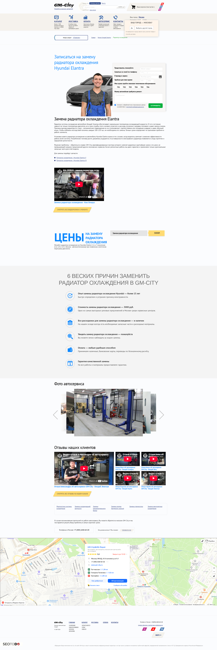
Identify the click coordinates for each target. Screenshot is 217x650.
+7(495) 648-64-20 (157, 622)
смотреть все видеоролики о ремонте (72, 210)
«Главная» (76, 38)
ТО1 (118, 87)
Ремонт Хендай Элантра (104, 37)
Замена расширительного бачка (99, 508)
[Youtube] (162, 4)
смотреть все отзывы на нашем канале (72, 494)
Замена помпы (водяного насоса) (117, 507)
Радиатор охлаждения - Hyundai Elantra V (71, 158)
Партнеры (71, 629)
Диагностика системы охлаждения (64, 507)
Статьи (83, 627)
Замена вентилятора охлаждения (155, 507)
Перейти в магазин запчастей (63, 9)
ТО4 (136, 87)
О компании (72, 625)
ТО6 (148, 87)
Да (132, 28)
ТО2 (124, 87)
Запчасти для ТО (86, 625)
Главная (93, 37)
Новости (84, 629)
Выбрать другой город (144, 28)
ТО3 (130, 87)
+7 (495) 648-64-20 (81, 530)
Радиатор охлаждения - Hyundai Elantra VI (72, 160)
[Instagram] (160, 9)
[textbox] (100, 7)
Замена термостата (136, 506)
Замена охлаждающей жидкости (82, 507)
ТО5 (142, 87)
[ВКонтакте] (161, 7)
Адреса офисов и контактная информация (150, 625)
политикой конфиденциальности (135, 107)
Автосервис (72, 631)
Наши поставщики (73, 627)
